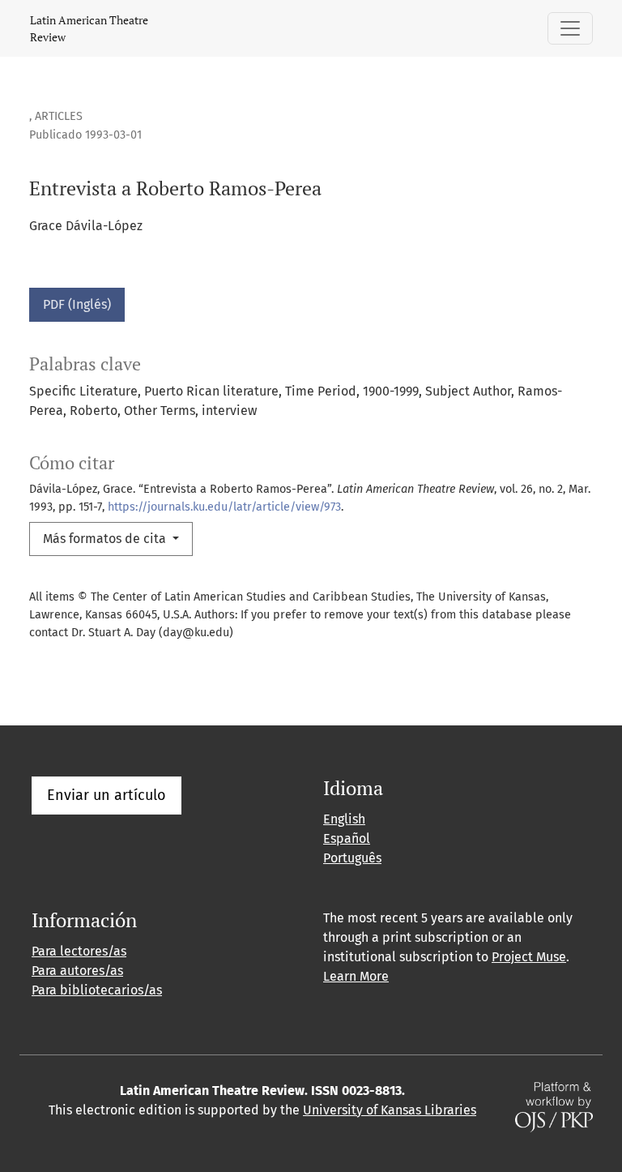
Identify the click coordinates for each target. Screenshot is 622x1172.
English (344, 819)
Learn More (356, 976)
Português (352, 858)
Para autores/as (77, 970)
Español (346, 838)
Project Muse (529, 957)
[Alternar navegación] (570, 28)
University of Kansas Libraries (389, 1110)
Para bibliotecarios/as (97, 990)
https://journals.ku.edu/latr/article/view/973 (224, 507)
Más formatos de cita (106, 538)
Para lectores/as (79, 951)
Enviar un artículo (106, 795)
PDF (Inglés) (77, 304)
